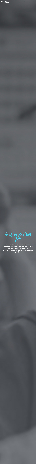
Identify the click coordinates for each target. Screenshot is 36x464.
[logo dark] (5, 2)
